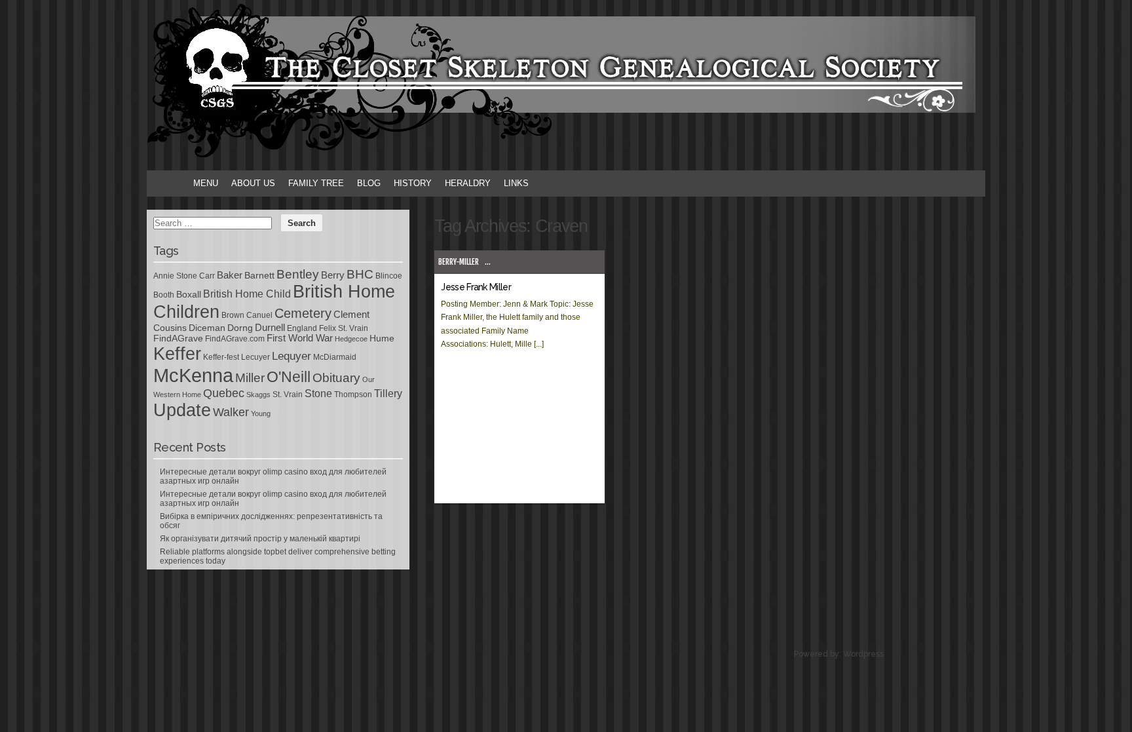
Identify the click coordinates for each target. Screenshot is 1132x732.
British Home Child (247, 293)
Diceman (207, 327)
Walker (231, 412)
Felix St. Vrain (343, 328)
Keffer (177, 353)
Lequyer (291, 356)
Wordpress (863, 654)
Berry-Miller (458, 262)
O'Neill (289, 377)
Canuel (259, 315)
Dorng (240, 327)
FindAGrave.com (235, 338)
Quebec (223, 393)
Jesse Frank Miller (475, 287)
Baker (229, 275)
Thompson (353, 394)
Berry (333, 275)
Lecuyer (255, 357)
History (413, 183)
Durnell (270, 327)
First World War (300, 338)
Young (261, 413)
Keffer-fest (221, 357)
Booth (163, 294)
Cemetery (302, 313)
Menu (205, 183)
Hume (381, 338)
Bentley (297, 274)
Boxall (188, 294)
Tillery (388, 393)
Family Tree (316, 183)
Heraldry (468, 183)
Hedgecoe (351, 339)
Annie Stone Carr (184, 275)
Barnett (259, 275)
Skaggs (258, 394)
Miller (250, 378)
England (302, 328)
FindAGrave (178, 338)
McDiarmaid (334, 357)
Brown (232, 315)
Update (182, 410)
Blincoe (388, 275)
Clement (351, 314)
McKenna (193, 375)
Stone (318, 393)
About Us (253, 183)
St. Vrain (288, 394)
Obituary (336, 377)
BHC (360, 274)
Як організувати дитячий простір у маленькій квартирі (260, 538)
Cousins (170, 327)
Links (516, 183)
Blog (369, 183)
